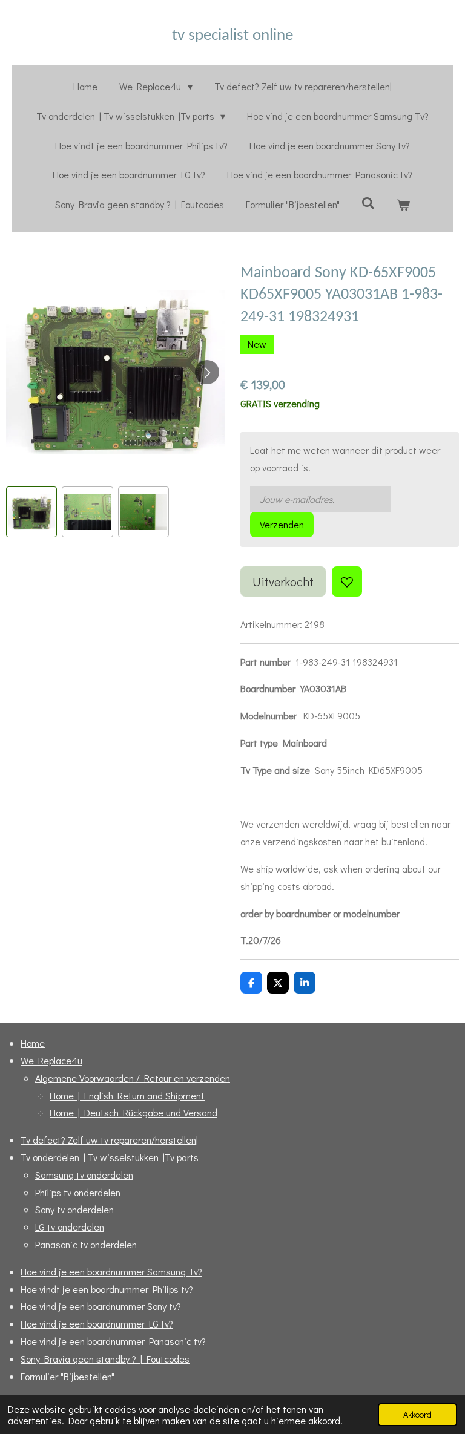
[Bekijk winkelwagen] (403, 205)
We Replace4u (51, 1060)
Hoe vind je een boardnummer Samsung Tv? (111, 1271)
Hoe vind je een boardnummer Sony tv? (101, 1306)
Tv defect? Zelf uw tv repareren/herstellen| (109, 1139)
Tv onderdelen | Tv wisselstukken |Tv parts (110, 1157)
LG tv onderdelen (69, 1226)
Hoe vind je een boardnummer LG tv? (97, 1323)
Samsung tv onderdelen (84, 1174)
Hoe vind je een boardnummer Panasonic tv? (113, 1341)
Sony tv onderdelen (74, 1209)
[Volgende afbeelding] (207, 372)
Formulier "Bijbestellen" (67, 1376)
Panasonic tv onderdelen (86, 1244)
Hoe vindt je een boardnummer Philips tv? (107, 1289)
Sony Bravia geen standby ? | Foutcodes (105, 1358)
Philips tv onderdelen (77, 1192)
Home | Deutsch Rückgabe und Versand (133, 1112)
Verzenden (282, 524)
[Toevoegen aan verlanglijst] (347, 581)
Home (33, 1042)
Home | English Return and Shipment (127, 1095)
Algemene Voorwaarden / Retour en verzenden (132, 1078)
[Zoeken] (368, 202)
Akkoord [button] (417, 1414)
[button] (31, 511)
